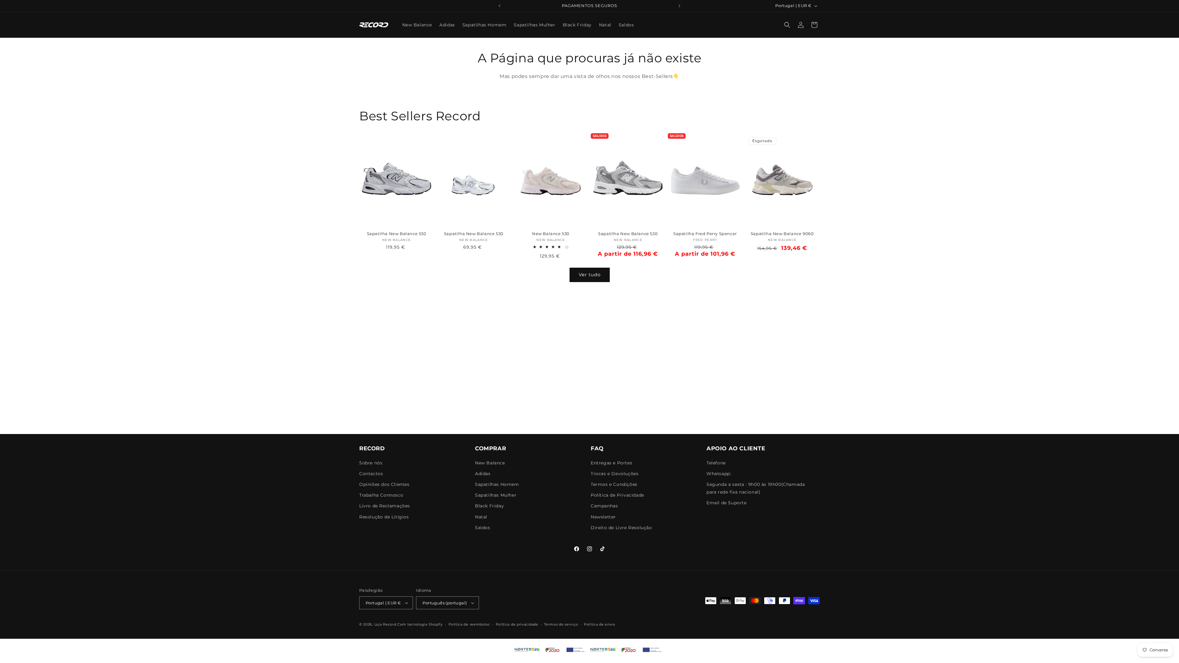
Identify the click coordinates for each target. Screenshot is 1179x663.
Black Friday (489, 506)
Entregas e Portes (611, 463)
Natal (481, 517)
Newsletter (603, 517)
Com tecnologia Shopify (419, 624)
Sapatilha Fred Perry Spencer (705, 233)
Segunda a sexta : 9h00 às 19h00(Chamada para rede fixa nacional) (755, 488)
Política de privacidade (517, 624)
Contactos (371, 473)
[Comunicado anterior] (499, 6)
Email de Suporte (726, 503)
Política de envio (599, 624)
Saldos (482, 527)
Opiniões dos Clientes (384, 484)
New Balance (490, 463)
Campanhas (604, 506)
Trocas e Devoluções (614, 473)
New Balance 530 (551, 233)
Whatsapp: (718, 473)
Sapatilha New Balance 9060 (782, 233)
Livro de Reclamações (384, 506)
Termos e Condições (614, 484)
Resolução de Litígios (384, 517)
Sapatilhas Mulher (495, 495)
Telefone (716, 463)
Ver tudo (590, 274)
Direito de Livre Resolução (621, 527)
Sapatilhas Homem (497, 484)
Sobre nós (370, 463)
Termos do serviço (561, 624)
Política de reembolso (469, 624)
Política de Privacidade (617, 495)
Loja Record (385, 624)
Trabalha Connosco (381, 495)
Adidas (483, 473)
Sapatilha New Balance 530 (396, 233)
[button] (787, 25)
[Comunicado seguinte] (679, 6)
